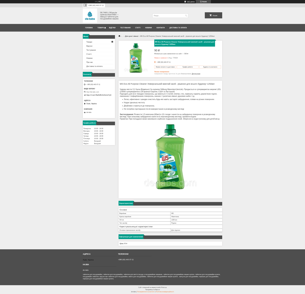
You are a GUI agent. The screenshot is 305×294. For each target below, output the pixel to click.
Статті (137, 28)
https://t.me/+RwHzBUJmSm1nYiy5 (98, 95)
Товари (100, 28)
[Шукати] (186, 16)
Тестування (125, 28)
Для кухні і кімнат (131, 36)
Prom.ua (164, 287)
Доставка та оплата (178, 28)
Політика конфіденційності (165, 292)
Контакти (161, 28)
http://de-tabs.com (92, 92)
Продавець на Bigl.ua (152, 289)
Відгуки (112, 28)
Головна (89, 28)
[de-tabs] (90, 15)
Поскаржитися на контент (146, 292)
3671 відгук (191, 2)
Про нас (89, 62)
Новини (148, 28)
